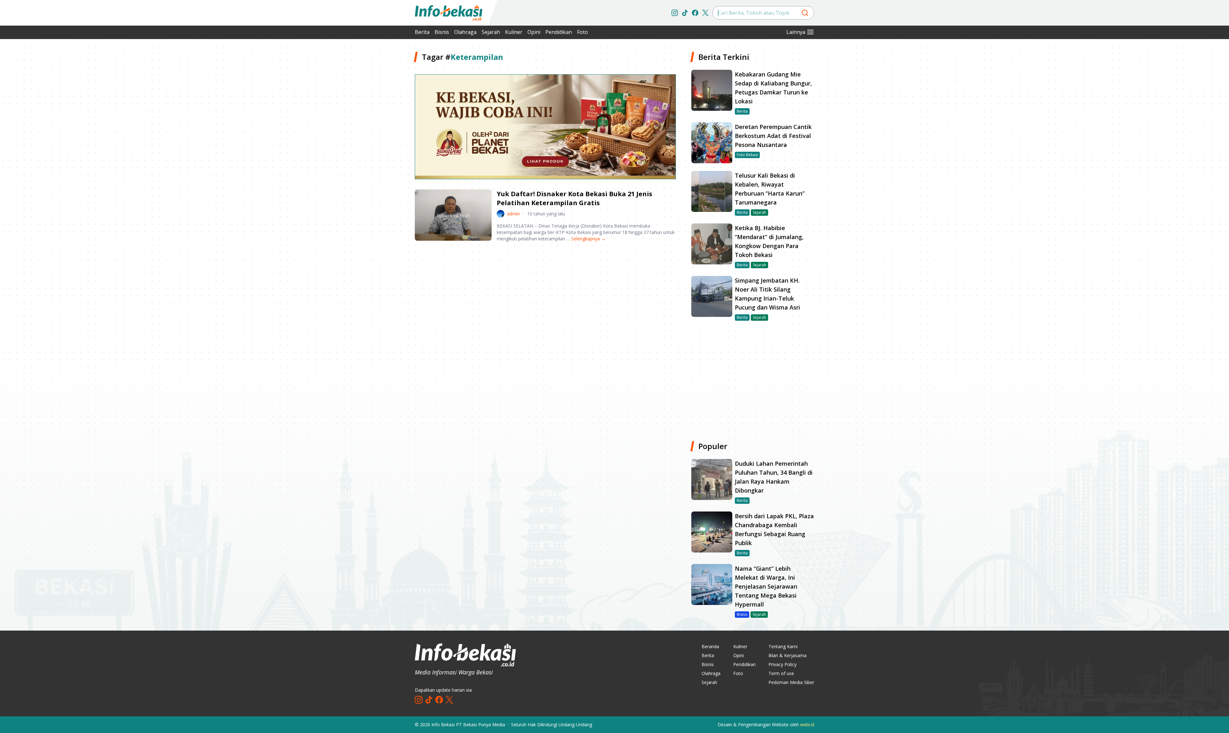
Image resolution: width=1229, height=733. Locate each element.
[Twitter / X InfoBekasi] (705, 13)
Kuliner (513, 32)
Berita (422, 32)
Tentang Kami (783, 646)
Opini (533, 32)
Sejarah (491, 32)
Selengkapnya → (588, 239)
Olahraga (465, 32)
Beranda (710, 646)
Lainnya (795, 32)
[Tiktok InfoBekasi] (685, 13)
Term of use (781, 673)
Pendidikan (558, 32)
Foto (582, 32)
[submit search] (805, 13)
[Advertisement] (380, 147)
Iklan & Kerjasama (787, 655)
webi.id (807, 724)
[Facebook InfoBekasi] (695, 13)
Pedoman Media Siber (791, 682)
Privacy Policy (782, 664)
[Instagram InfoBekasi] (674, 13)
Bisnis (442, 32)
